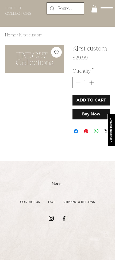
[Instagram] (51, 218)
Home (10, 34)
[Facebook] (64, 218)
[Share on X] (106, 131)
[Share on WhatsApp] (96, 131)
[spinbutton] (85, 82)
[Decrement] (77, 82)
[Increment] (92, 82)
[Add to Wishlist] (56, 52)
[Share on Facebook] (76, 131)
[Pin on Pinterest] (86, 131)
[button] (107, 8)
